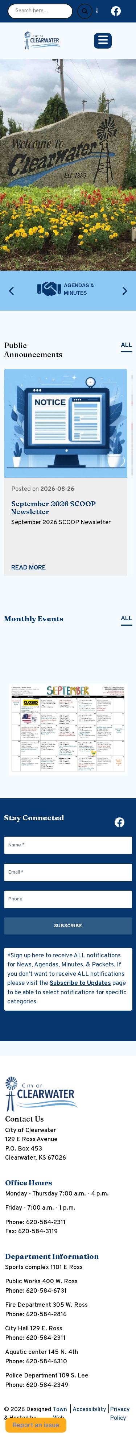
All (126, 345)
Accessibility (89, 1409)
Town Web (60, 1414)
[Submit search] (84, 11)
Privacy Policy (120, 1414)
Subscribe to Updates (80, 983)
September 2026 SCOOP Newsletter (53, 507)
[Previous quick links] (12, 291)
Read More (28, 568)
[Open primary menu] (103, 41)
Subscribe (68, 926)
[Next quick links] (124, 291)
